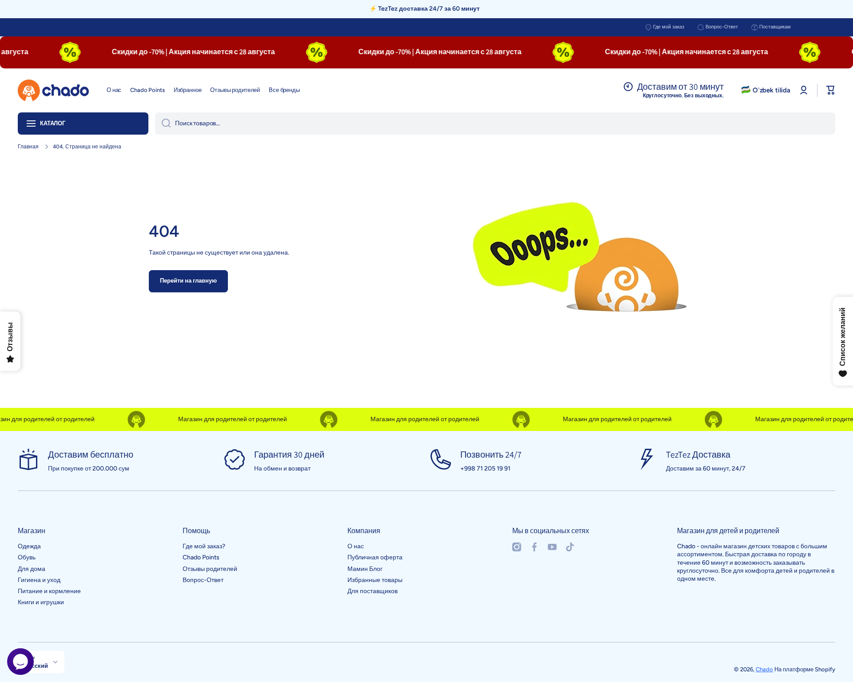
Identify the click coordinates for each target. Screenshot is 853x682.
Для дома (31, 569)
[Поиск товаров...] (163, 123)
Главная (28, 147)
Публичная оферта (375, 557)
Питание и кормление (49, 591)
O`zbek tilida (771, 90)
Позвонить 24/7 (491, 454)
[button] (830, 90)
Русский (36, 665)
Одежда (29, 546)
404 (164, 231)
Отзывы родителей (210, 569)
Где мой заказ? (204, 546)
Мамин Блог (365, 569)
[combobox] (495, 123)
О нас (355, 546)
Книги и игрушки (41, 602)
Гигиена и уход (39, 580)
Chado (764, 669)
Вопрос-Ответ (722, 27)
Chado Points (201, 557)
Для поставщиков (372, 591)
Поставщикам (775, 27)
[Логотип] (53, 90)
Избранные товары (375, 580)
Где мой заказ (668, 27)
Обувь (27, 557)
